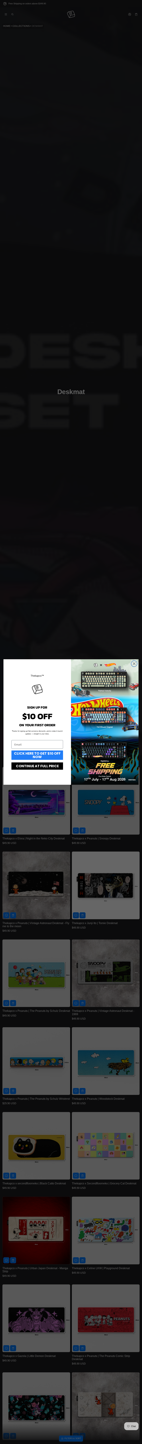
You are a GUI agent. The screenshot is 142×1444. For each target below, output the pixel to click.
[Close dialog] (134, 664)
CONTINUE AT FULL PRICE (37, 766)
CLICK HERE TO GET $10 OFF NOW (37, 755)
